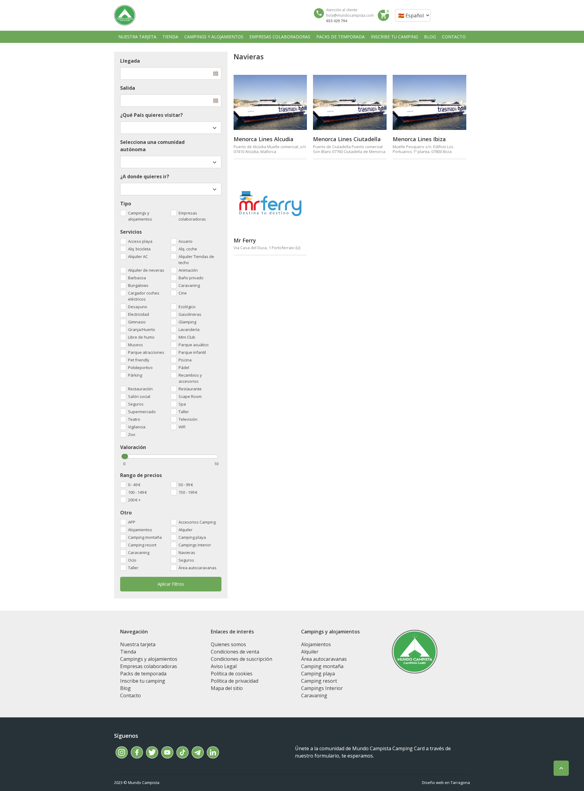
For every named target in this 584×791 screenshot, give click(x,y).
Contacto (130, 695)
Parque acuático (194, 344)
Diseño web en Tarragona (446, 782)
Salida (127, 88)
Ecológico (187, 306)
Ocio (132, 560)
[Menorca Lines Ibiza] (429, 102)
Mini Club (187, 337)
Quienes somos (228, 644)
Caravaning (138, 552)
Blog (125, 688)
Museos (135, 344)
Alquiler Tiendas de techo (196, 259)
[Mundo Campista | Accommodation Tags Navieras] (124, 15)
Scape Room (190, 396)
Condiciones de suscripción (241, 659)
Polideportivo (140, 367)
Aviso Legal (224, 666)
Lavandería (189, 329)
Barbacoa (137, 278)
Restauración (140, 389)
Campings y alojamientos (140, 216)
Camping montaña (145, 537)
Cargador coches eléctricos (143, 296)
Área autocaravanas (198, 567)
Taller (133, 567)
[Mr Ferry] (270, 203)
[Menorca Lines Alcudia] (270, 102)
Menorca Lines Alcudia (264, 139)
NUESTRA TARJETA (137, 37)
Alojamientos (140, 529)
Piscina (185, 360)
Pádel (184, 367)
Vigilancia (136, 427)
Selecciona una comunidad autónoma (152, 146)
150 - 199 (188, 492)
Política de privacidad (234, 681)
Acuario (186, 241)
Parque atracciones (146, 352)
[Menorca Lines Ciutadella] (350, 102)
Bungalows (138, 285)
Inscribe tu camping (142, 681)
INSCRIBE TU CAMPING (394, 37)
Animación (188, 270)
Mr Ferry (245, 240)
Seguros (186, 560)
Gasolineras (190, 314)
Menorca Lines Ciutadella (347, 139)
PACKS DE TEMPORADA (340, 37)
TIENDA (170, 37)
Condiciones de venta (235, 651)
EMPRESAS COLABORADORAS (279, 37)
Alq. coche (188, 249)
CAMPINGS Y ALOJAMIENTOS (213, 37)
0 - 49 (134, 484)
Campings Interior (195, 545)
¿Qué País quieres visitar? (151, 115)
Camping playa (192, 537)
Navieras (187, 552)
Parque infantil (192, 352)
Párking (135, 375)
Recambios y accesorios (190, 378)
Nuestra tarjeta (137, 644)
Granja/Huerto (141, 329)
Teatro (134, 419)
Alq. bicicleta (139, 249)
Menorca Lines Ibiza (419, 139)
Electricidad (138, 314)
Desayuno (137, 306)
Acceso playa (140, 241)
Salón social (139, 396)
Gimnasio (137, 322)
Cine (183, 293)
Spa (182, 404)
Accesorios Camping (197, 522)
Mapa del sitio (227, 688)
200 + (134, 500)
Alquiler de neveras (146, 270)
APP (131, 522)
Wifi (182, 427)
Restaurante (190, 389)
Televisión (188, 419)
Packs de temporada (143, 673)
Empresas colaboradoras (192, 216)
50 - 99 (186, 484)
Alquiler (186, 529)
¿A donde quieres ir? (144, 176)
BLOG (430, 37)
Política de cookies (231, 673)
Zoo (131, 434)
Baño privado (191, 278)
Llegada (130, 60)
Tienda (128, 651)
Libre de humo (141, 337)
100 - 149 (137, 492)
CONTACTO (454, 37)
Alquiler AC (138, 256)
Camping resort (142, 545)
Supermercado (142, 411)
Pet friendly (138, 360)
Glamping (187, 322)
